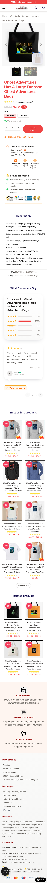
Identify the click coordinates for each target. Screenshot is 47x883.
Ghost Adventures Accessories (24, 16)
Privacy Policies (9, 772)
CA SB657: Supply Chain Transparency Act (20, 780)
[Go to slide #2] (30, 71)
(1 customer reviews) (24, 102)
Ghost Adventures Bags (13, 20)
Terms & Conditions (11, 769)
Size (6, 111)
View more (23, 585)
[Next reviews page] (40, 394)
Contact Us (7, 803)
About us (6, 765)
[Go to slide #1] (16, 71)
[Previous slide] (6, 44)
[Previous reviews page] (27, 394)
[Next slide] (41, 44)
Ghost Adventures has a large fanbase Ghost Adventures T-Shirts (12, 526)
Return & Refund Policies (13, 799)
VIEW (12, 437)
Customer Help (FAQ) (12, 806)
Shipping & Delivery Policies (14, 792)
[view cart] (43, 7)
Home (5, 16)
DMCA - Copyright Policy (13, 776)
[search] (35, 7)
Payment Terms (9, 795)
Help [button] (42, 880)
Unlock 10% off (5, 871)
